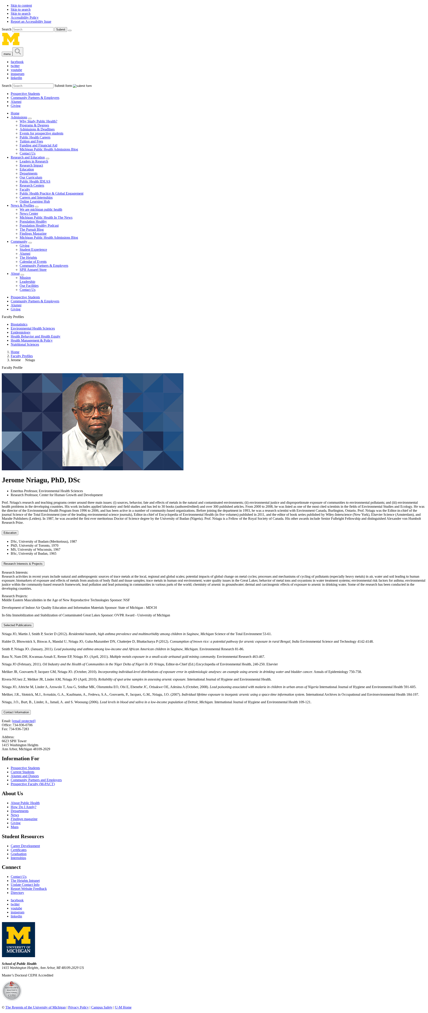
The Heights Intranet (25, 881)
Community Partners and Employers (36, 780)
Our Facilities (29, 285)
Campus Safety (102, 1007)
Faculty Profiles (22, 356)
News (15, 815)
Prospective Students (25, 94)
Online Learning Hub (35, 201)
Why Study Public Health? (38, 121)
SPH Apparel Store (33, 269)
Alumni (16, 102)
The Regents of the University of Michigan (35, 1007)
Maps (15, 827)
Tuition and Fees (31, 141)
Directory (17, 893)
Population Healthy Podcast (39, 225)
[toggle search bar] (17, 51)
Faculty (25, 189)
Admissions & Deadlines (37, 129)
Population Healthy (33, 221)
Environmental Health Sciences (33, 328)
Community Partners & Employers (35, 98)
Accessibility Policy (25, 17)
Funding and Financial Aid (38, 145)
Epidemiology (21, 332)
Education (27, 169)
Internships (18, 858)
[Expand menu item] (30, 118)
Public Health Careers (35, 137)
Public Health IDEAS (35, 181)
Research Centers (32, 185)
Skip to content (21, 5)
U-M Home (123, 1007)
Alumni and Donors (25, 776)
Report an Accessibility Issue (31, 21)
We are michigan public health (41, 209)
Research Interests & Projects (23, 563)
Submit (60, 29)
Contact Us (27, 153)
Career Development (25, 846)
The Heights (28, 257)
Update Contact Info (25, 885)
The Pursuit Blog (32, 229)
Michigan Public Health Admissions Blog (49, 149)
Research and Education (28, 157)
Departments (28, 173)
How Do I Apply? (23, 807)
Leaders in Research (34, 161)
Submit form (63, 86)
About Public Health (25, 803)
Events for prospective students (41, 133)
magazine (24, 819)
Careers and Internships (36, 197)
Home (15, 113)
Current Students (22, 772)
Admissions (19, 117)
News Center (29, 213)
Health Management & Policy (32, 340)
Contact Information (16, 712)
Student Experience (33, 249)
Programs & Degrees (34, 125)
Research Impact (31, 165)
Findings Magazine (33, 233)
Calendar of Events (33, 261)
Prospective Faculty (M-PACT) (33, 784)
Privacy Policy (78, 1007)
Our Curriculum (31, 177)
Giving (16, 106)
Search (7, 29)
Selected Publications (18, 625)
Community (19, 241)
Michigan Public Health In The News (46, 217)
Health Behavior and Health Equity (35, 336)
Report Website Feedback (29, 889)
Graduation (19, 854)
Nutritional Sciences (25, 344)
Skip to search (21, 9)
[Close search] (70, 30)
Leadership (27, 281)
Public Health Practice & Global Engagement (51, 193)
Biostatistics (19, 324)
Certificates (19, 850)
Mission (25, 277)
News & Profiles (22, 205)
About (15, 273)
